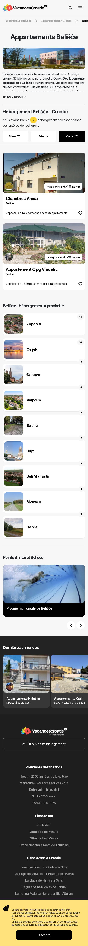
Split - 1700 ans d (44, 796)
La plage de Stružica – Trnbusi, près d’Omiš (44, 874)
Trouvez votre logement (47, 744)
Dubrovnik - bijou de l (44, 789)
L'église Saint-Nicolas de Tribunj (44, 887)
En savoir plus (13, 96)
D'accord (44, 935)
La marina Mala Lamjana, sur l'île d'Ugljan (44, 893)
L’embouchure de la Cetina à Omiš (43, 867)
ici (13, 918)
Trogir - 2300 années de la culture (44, 776)
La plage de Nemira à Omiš (44, 880)
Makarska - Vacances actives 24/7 (44, 783)
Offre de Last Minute (44, 838)
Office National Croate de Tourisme (44, 845)
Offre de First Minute (44, 832)
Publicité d (44, 825)
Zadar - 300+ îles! (44, 803)
